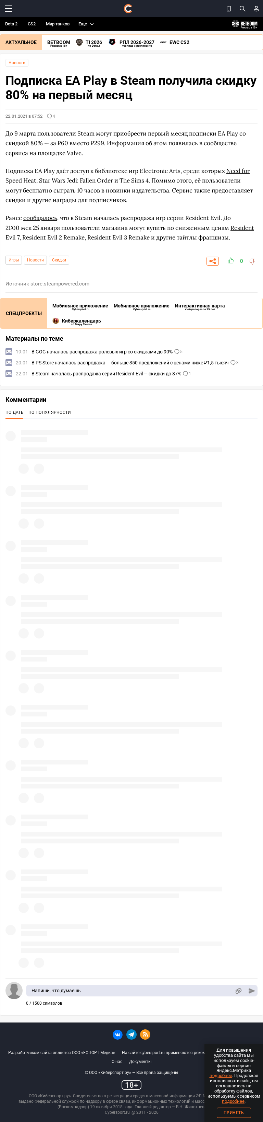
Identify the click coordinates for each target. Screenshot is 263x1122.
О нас (117, 1061)
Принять (234, 1112)
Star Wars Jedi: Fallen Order (76, 180)
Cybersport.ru (117, 1112)
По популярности (49, 412)
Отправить (252, 990)
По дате (14, 412)
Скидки (59, 260)
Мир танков (58, 23)
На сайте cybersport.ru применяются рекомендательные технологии (188, 1052)
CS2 (32, 23)
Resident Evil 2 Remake (53, 237)
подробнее (221, 1075)
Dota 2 (11, 23)
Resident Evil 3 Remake (118, 237)
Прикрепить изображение (238, 990)
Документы (140, 1061)
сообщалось (40, 218)
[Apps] (229, 8)
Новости (35, 260)
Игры (14, 260)
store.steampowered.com (59, 284)
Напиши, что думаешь (56, 990)
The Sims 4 (134, 180)
